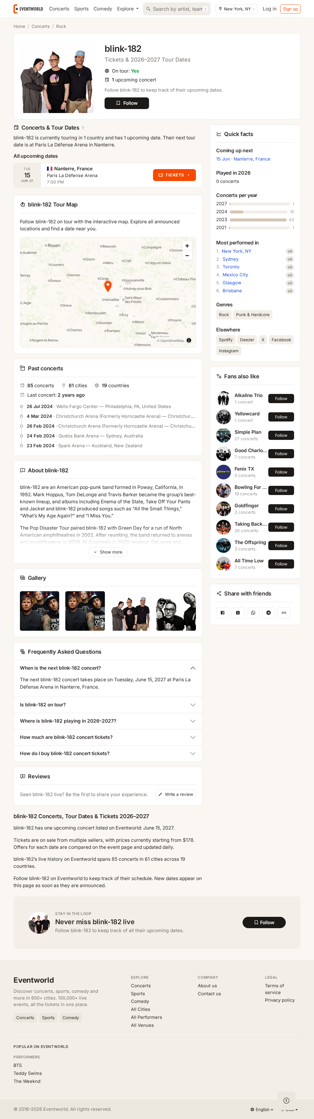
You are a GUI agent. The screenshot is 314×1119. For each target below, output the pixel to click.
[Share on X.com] (238, 612)
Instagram (229, 350)
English (263, 1109)
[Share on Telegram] (268, 612)
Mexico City (235, 275)
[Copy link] (284, 612)
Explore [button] (126, 9)
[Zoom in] (187, 246)
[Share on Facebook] (222, 612)
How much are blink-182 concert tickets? (66, 737)
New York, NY (236, 251)
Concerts (59, 9)
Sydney (231, 259)
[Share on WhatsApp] (253, 612)
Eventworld (33, 980)
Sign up (290, 8)
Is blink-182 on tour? (43, 705)
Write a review (178, 794)
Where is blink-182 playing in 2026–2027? (68, 721)
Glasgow (232, 282)
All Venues (142, 1025)
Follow (281, 398)
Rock (61, 26)
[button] (107, 285)
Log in (270, 9)
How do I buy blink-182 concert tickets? (64, 753)
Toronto (231, 267)
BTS (17, 1065)
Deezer (247, 339)
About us (207, 986)
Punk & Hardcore (253, 314)
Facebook (281, 339)
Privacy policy (280, 1000)
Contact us (209, 993)
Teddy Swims (27, 1073)
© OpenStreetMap (170, 340)
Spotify (226, 339)
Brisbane (232, 290)
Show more (110, 552)
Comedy (103, 9)
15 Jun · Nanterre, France (243, 159)
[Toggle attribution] (189, 340)
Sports (81, 9)
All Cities (140, 1009)
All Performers (146, 1017)
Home (19, 26)
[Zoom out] (187, 255)
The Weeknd (26, 1081)
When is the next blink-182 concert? (60, 668)
